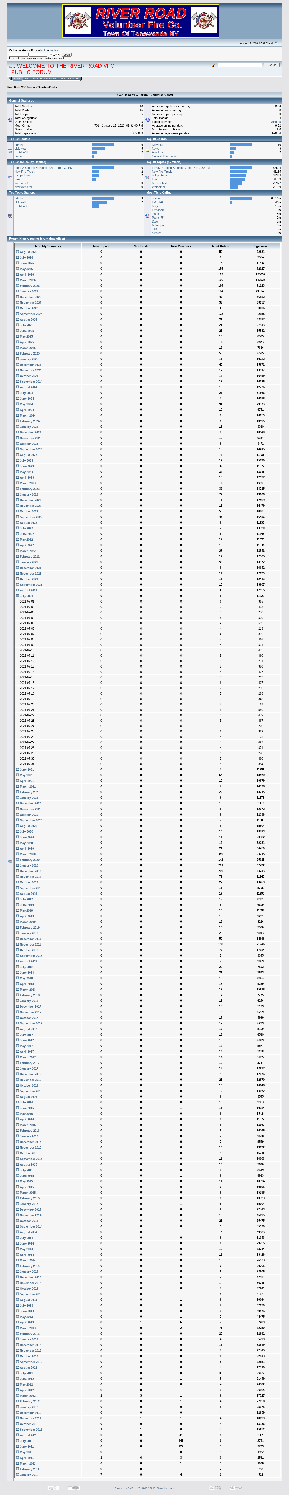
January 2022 (28, 562)
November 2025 (30, 302)
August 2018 (28, 961)
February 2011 (29, 1469)
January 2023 (28, 494)
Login (62, 78)
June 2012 (26, 1379)
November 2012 (30, 1350)
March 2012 (27, 1396)
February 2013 (29, 1333)
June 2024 (26, 398)
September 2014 (30, 1226)
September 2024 (30, 381)
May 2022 (26, 539)
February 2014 (29, 1266)
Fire (17, 179)
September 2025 (30, 314)
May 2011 (26, 1452)
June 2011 (26, 1446)
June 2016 (26, 1108)
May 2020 (26, 843)
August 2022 (28, 522)
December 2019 (30, 871)
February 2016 (29, 1130)
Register (73, 78)
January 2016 (28, 1136)
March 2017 (27, 1057)
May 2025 (26, 336)
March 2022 (27, 551)
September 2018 (30, 955)
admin (19, 144)
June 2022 (26, 534)
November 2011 (30, 1418)
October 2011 (28, 1424)
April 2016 (26, 1119)
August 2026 (28, 252)
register (54, 50)
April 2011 (26, 1458)
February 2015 (29, 1198)
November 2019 (30, 876)
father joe (158, 225)
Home (17, 78)
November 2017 (30, 1012)
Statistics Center (47, 87)
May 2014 (26, 1249)
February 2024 (29, 421)
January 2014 (28, 1271)
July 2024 (26, 393)
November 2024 (30, 370)
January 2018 (28, 1001)
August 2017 (28, 1029)
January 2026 (28, 291)
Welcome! (21, 183)
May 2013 (26, 1317)
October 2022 (28, 511)
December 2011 (30, 1412)
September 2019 (30, 888)
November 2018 (30, 944)
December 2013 (30, 1277)
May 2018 (26, 978)
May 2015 (26, 1181)
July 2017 (26, 1034)
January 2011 (28, 1474)
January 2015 (28, 1204)
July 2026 (26, 257)
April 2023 (26, 477)
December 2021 (30, 568)
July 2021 (26, 596)
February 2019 (29, 927)
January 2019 (28, 933)
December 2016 (30, 1074)
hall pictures (22, 175)
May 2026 (26, 269)
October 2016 (28, 1085)
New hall (157, 144)
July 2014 (26, 1238)
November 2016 (30, 1080)
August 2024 (28, 387)
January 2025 (28, 359)
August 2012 (28, 1367)
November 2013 (30, 1283)
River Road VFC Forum (21, 87)
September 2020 (30, 820)
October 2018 (28, 950)
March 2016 (27, 1125)
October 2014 (28, 1221)
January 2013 (28, 1339)
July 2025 (26, 325)
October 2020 (28, 814)
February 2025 (29, 353)
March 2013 (27, 1328)
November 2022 (30, 506)
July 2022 (26, 528)
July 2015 (26, 1170)
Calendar (50, 78)
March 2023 (27, 483)
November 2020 (30, 809)
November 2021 (30, 573)
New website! (23, 187)
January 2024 (28, 427)
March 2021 (27, 786)
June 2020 (26, 837)
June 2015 (26, 1175)
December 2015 (30, 1142)
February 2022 (29, 556)
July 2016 (26, 1102)
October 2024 (28, 376)
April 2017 (26, 1051)
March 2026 (27, 280)
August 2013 (28, 1300)
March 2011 (27, 1463)
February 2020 (29, 860)
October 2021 (28, 579)
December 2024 (30, 364)
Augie (155, 206)
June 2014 (26, 1243)
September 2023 (30, 449)
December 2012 (30, 1345)
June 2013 (26, 1311)
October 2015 (28, 1153)
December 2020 (30, 803)
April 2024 (26, 410)
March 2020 (27, 854)
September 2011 (30, 1429)
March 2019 (27, 922)
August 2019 (28, 893)
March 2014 (27, 1260)
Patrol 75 (158, 217)
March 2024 (27, 415)
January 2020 (28, 865)
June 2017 (26, 1040)
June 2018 (26, 972)
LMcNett (20, 148)
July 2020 (26, 831)
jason (18, 156)
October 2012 (28, 1356)
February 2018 (29, 995)
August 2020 (28, 826)
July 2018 (26, 967)
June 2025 (26, 331)
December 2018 (30, 939)
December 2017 (30, 1006)
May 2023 (26, 472)
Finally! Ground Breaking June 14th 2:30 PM (44, 167)
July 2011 (26, 1441)
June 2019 (26, 905)
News (155, 148)
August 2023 (28, 455)
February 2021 (29, 792)
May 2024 (26, 404)
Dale (155, 221)
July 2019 (26, 899)
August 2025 (28, 319)
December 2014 (30, 1209)
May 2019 (26, 910)
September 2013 (30, 1294)
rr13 (154, 229)
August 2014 (28, 1232)
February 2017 (29, 1063)
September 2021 (30, 584)
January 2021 (28, 798)
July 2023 (26, 460)
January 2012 (28, 1407)
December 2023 (30, 432)
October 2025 (28, 308)
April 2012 (26, 1390)
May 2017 (26, 1046)
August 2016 (28, 1097)
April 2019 (26, 916)
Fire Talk (157, 152)
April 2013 (26, 1322)
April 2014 (26, 1254)
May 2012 (26, 1384)
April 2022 (26, 545)
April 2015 (26, 1187)
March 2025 (27, 348)
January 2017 (28, 1068)
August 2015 (28, 1164)
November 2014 (30, 1215)
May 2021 (26, 775)
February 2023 (29, 489)
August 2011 (28, 1435)
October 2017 (28, 1018)
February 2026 (29, 285)
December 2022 (30, 500)
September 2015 (30, 1159)
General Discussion (164, 156)
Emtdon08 (21, 152)
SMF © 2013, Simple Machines (158, 1488)
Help (27, 78)
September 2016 (30, 1091)
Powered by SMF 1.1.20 (127, 1488)
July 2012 (26, 1373)
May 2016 (26, 1113)
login (43, 50)
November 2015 (30, 1147)
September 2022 (30, 517)
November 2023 (30, 438)
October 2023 (28, 443)
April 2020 (26, 848)
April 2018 (26, 984)
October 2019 (28, 882)
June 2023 (26, 466)
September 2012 (30, 1362)
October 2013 (28, 1288)
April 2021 (26, 781)
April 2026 (26, 274)
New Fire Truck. (25, 171)
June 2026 (26, 263)
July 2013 (26, 1305)
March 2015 (27, 1192)
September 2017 (30, 1023)
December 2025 (30, 297)
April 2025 (26, 342)
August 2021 (28, 590)
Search (37, 78)
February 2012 (29, 1401)
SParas (276, 121)
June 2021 (26, 769)
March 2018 (27, 989)
